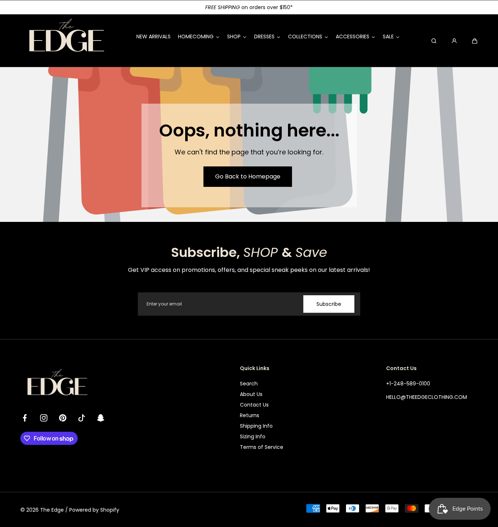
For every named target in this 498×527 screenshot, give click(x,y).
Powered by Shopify (94, 509)
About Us (251, 394)
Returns (249, 415)
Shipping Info (256, 426)
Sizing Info (252, 436)
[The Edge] (66, 41)
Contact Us (254, 404)
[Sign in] (454, 41)
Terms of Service (261, 447)
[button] (475, 41)
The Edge (52, 509)
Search (249, 383)
